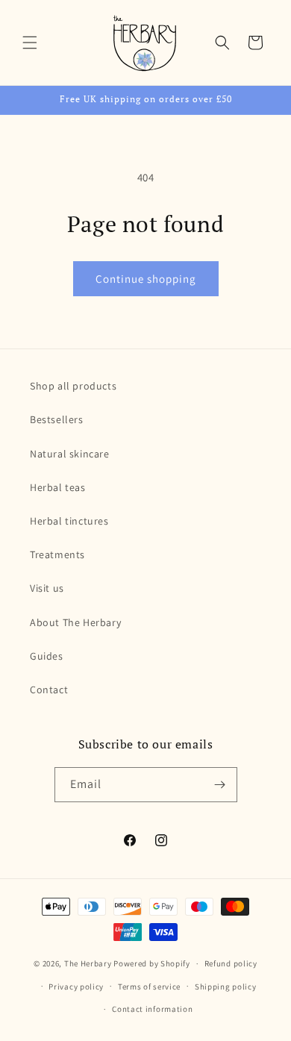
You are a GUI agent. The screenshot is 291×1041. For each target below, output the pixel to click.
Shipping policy (226, 986)
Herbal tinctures (69, 521)
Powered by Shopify (151, 963)
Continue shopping (146, 279)
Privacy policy (76, 986)
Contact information (152, 1009)
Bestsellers (57, 419)
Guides (46, 656)
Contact (49, 689)
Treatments (57, 554)
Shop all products (73, 386)
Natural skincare (70, 453)
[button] (29, 42)
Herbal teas (58, 487)
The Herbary (88, 963)
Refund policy (230, 963)
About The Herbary (75, 622)
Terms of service (149, 986)
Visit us (47, 588)
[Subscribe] (220, 784)
